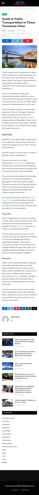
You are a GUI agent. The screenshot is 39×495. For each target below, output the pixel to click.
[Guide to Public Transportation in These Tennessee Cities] (19, 56)
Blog (4, 14)
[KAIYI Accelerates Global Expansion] (7, 366)
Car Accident (6, 431)
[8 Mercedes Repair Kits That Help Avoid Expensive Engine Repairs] (7, 342)
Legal (4, 450)
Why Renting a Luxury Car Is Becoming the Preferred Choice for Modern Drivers (25, 376)
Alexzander (11, 30)
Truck (4, 459)
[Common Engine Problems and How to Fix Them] (7, 403)
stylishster (31, 117)
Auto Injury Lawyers (8, 418)
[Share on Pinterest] (28, 41)
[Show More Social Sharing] (35, 41)
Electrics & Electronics (9, 446)
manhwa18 (16, 276)
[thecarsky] (19, 3)
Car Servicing (6, 440)
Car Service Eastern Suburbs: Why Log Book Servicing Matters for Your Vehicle (25, 353)
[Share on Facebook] (7, 41)
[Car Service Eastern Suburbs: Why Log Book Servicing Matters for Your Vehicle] (7, 354)
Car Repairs (6, 437)
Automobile (6, 424)
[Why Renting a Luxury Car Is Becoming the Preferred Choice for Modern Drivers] (7, 377)
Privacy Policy (25, 490)
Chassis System (7, 443)
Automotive (6, 427)
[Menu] (3, 3)
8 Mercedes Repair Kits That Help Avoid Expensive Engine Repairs (24, 341)
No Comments (27, 33)
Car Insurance (6, 434)
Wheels (4, 462)
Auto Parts (5, 421)
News (4, 453)
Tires (3, 456)
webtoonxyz (20, 226)
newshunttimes (19, 163)
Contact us (15, 490)
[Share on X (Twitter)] (17, 41)
